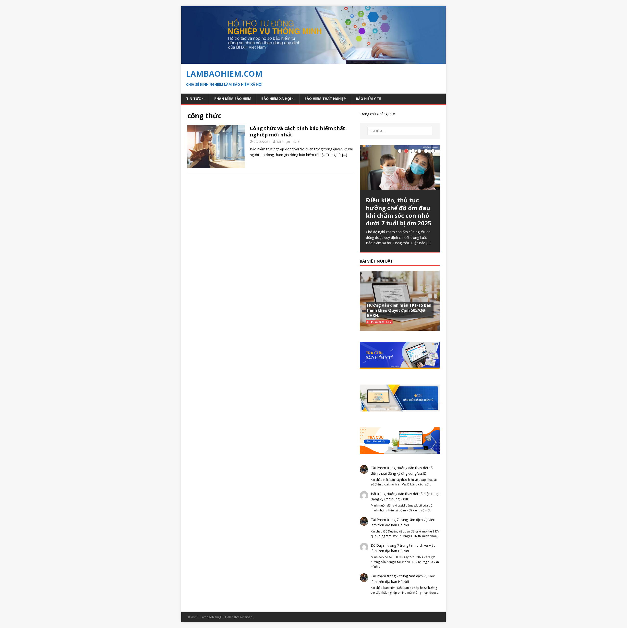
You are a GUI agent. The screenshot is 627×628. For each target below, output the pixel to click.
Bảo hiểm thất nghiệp (325, 98)
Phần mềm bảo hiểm (232, 98)
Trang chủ (368, 113)
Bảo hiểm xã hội (276, 98)
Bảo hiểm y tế (368, 98)
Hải (373, 493)
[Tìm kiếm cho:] (400, 131)
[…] (344, 154)
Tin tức (193, 98)
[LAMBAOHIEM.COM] (313, 61)
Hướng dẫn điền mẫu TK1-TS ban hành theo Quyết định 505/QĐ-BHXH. (399, 310)
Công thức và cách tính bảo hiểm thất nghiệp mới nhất (297, 131)
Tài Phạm (283, 141)
